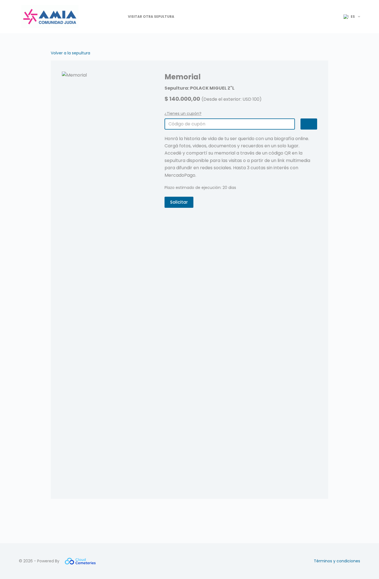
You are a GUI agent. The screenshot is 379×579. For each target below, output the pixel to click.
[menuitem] (349, 16)
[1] (308, 124)
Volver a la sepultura (70, 53)
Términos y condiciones (337, 561)
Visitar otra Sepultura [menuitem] (151, 16)
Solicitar (179, 202)
